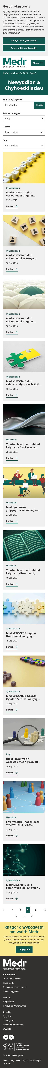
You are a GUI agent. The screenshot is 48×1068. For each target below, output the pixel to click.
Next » (44, 910)
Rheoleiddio (9, 982)
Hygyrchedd (8, 1001)
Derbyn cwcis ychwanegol (24, 40)
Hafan (6, 73)
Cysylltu (7, 1016)
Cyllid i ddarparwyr (12, 978)
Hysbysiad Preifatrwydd (14, 1005)
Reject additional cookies (24, 48)
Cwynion (7, 1028)
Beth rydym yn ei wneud (14, 987)
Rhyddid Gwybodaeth (13, 1024)
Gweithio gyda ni (11, 991)
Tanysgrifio (8, 1020)
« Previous (4, 910)
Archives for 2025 (19, 73)
